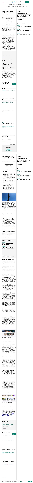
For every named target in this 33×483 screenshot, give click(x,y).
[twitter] (8, 24)
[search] (3, 2)
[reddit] (9, 24)
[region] (9, 143)
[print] (15, 24)
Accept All (30, 481)
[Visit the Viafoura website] (14, 144)
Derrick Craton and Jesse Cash (9, 164)
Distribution (12, 6)
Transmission (8, 6)
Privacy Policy (21, 481)
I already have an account (8, 150)
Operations (16, 6)
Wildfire (26, 6)
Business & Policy (21, 6)
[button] (2, 2)
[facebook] (6, 24)
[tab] (3, 141)
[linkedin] (7, 24)
